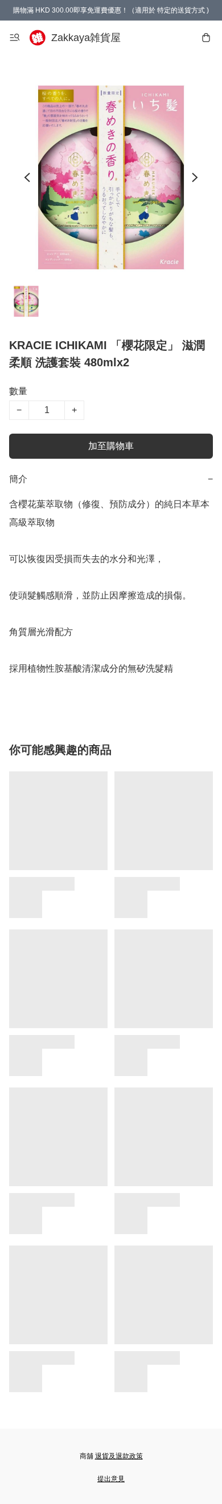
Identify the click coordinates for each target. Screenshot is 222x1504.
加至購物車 (111, 446)
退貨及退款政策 (119, 1456)
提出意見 (111, 1479)
